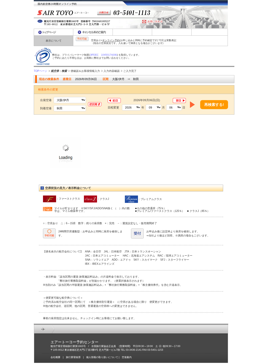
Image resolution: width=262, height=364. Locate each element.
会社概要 (55, 357)
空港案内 (127, 357)
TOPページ (40, 70)
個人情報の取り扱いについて (102, 357)
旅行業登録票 (73, 357)
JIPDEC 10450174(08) (103, 54)
